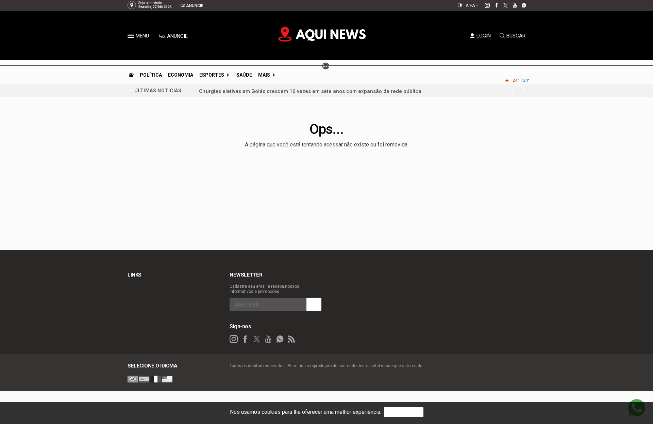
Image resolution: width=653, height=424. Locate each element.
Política (151, 75)
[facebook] (492, 5)
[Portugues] (133, 379)
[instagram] (483, 5)
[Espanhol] (144, 379)
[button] (132, 37)
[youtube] (511, 5)
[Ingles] (167, 379)
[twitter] (502, 5)
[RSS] (291, 339)
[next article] (512, 90)
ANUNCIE (177, 36)
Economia (180, 75)
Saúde (244, 75)
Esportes (211, 75)
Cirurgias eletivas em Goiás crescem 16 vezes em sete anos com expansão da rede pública (310, 91)
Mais (264, 75)
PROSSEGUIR (403, 412)
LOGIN (483, 36)
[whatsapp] (520, 5)
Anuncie (194, 5)
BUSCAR (515, 36)
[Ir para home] (131, 74)
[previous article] (524, 90)
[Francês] (156, 379)
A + (469, 5)
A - (475, 5)
